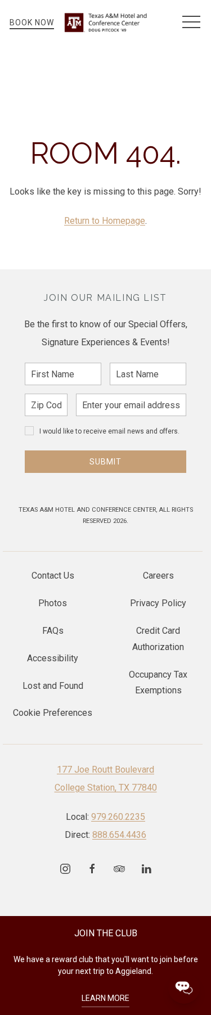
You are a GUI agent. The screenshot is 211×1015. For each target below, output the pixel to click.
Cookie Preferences (52, 712)
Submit (105, 461)
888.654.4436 (119, 834)
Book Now (32, 22)
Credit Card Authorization (158, 638)
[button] (191, 22)
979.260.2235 (118, 816)
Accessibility (52, 658)
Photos (52, 603)
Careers (158, 575)
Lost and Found (53, 685)
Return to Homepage (104, 220)
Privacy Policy (158, 603)
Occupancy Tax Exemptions (158, 682)
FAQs (53, 630)
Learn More (105, 998)
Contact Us (53, 575)
